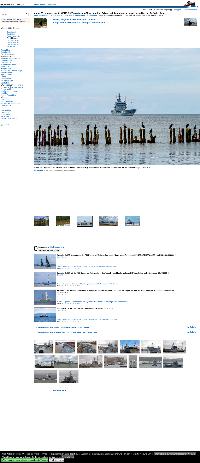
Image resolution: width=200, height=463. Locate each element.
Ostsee (100, 15)
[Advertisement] (87, 35)
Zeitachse (5, 116)
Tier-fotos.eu (11, 46)
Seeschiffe (5, 67)
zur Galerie (191, 327)
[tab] (115, 327)
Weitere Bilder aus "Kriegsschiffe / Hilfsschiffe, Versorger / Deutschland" (67, 332)
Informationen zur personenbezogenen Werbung (175, 454)
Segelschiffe (6, 52)
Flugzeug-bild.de (13, 40)
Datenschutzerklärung (9, 118)
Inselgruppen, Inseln (9, 91)
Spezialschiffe (6, 75)
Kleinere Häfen (7, 81)
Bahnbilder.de (11, 32)
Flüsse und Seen (7, 89)
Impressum (51, 5)
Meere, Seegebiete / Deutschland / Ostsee (74, 19)
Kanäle (4, 93)
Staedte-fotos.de (13, 42)
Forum (36, 5)
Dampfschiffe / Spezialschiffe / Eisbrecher (103, 319)
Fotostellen (5, 114)
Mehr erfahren (68, 457)
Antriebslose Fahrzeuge (10, 58)
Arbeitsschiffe (6, 73)
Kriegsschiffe (6, 69)
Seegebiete (5, 50)
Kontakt (43, 5)
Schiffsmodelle (7, 101)
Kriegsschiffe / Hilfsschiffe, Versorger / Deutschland (79, 22)
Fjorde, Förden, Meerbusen (12, 87)
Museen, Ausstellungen (10, 103)
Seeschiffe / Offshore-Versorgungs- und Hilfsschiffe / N (107, 302)
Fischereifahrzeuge (8, 64)
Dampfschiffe (6, 62)
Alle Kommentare (57, 247)
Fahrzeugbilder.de (13, 36)
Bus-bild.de (11, 34)
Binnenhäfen (6, 79)
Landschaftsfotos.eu (14, 44)
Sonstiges (5, 99)
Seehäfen (5, 83)
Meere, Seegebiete (76, 15)
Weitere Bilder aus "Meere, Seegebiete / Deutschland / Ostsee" (63, 327)
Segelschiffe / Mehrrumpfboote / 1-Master (103, 266)
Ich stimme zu (56, 460)
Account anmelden (189, 10)
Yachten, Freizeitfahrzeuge (11, 71)
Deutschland (91, 15)
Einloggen (177, 10)
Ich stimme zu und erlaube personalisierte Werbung (25, 460)
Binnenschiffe (6, 60)
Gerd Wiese (38, 170)
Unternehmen (6, 105)
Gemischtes (5, 112)
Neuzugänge (6, 110)
